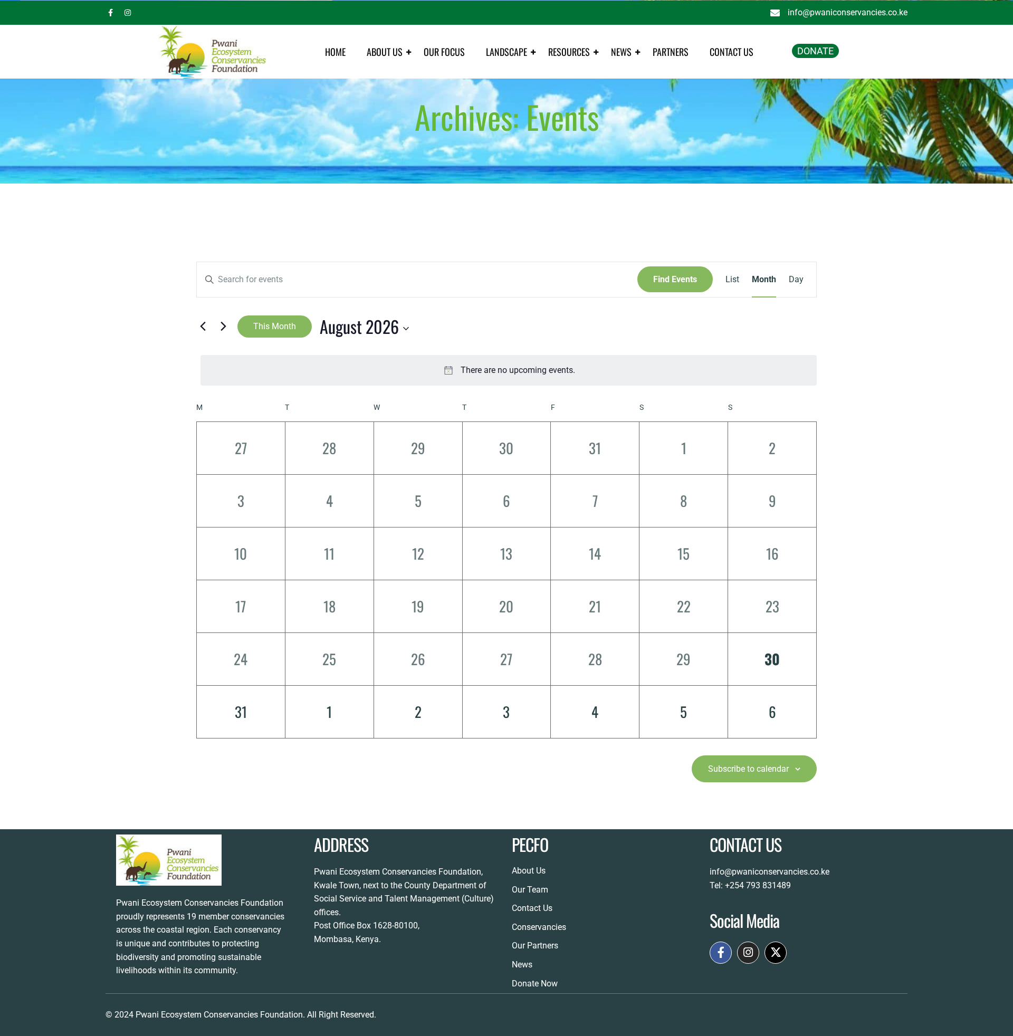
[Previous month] (202, 326)
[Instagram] (748, 953)
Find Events (675, 279)
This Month (274, 326)
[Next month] (223, 326)
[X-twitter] (775, 953)
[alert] (508, 370)
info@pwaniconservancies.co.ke (769, 872)
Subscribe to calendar (748, 769)
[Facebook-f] (721, 953)
